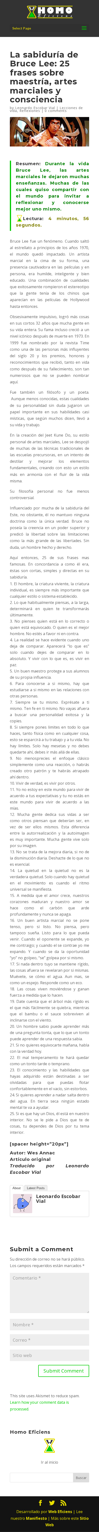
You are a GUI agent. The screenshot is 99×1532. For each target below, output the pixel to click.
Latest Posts (36, 1188)
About (16, 1188)
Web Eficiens (60, 1511)
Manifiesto (36, 1518)
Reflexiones (29, 110)
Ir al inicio (49, 1462)
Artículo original (30, 1159)
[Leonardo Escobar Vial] (22, 1209)
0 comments (56, 110)
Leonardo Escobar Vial (35, 107)
